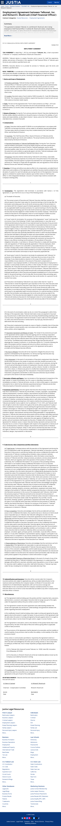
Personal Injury (35, 730)
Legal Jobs (5, 789)
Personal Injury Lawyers (9, 730)
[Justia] (13, 2)
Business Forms (7, 794)
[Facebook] (27, 818)
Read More (7, 36)
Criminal (32, 718)
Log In (50, 2)
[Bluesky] (34, 818)
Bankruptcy (33, 715)
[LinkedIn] (22, 818)
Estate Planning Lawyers (9, 725)
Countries (5, 804)
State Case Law (34, 769)
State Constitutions (36, 764)
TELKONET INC (25, 6)
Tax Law (4, 755)
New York (33, 777)
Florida (32, 774)
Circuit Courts (6, 774)
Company (27, 821)
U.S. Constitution (7, 764)
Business (5, 737)
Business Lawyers (7, 718)
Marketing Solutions (37, 786)
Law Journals (34, 750)
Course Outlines (35, 747)
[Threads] (32, 818)
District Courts (6, 777)
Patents (4, 799)
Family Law (33, 728)
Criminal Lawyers (7, 720)
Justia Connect (11, 821)
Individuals (34, 713)
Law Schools (34, 737)
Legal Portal (19, 821)
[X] (36, 818)
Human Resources (22, 18)
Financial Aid (34, 745)
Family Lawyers (6, 728)
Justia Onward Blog (36, 801)
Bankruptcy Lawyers (8, 715)
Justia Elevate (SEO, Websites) (39, 796)
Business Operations (8, 742)
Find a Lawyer (7, 713)
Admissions (33, 742)
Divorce (32, 720)
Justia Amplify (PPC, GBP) (37, 799)
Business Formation (8, 740)
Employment (6, 745)
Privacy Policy (49, 821)
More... (4, 733)
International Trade (8, 750)
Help (32, 821)
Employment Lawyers (8, 723)
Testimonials (34, 804)
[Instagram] (29, 818)
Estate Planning (35, 725)
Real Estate (5, 752)
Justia (2, 6)
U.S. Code (5, 767)
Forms (7, 6)
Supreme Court (7, 772)
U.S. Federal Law (8, 762)
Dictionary (33, 740)
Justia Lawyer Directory (37, 791)
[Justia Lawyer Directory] (39, 818)
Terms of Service (39, 821)
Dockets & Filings (7, 779)
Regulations (6, 769)
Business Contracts (15, 6)
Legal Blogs (5, 791)
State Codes (34, 767)
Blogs (32, 752)
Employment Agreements (37, 18)
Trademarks (6, 801)
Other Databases (8, 786)
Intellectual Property (8, 747)
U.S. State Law (35, 762)
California (33, 772)
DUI (31, 723)
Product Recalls (6, 796)
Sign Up (56, 2)
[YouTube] (25, 818)
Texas (32, 779)
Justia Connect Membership (38, 789)
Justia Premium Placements (38, 794)
